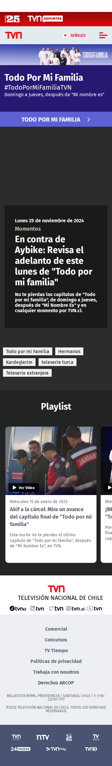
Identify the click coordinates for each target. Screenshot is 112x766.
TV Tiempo (56, 650)
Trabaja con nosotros (56, 671)
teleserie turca (57, 362)
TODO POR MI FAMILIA (51, 119)
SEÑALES (78, 35)
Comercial (56, 628)
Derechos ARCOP (56, 682)
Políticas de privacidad (56, 661)
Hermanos (69, 351)
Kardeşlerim (19, 362)
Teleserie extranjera (27, 372)
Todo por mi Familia (27, 351)
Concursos (56, 639)
